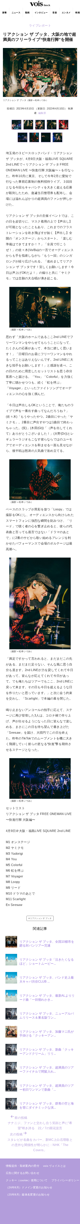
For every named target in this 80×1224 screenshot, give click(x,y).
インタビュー (41, 12)
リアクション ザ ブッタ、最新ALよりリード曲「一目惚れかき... (47, 997)
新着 (4, 12)
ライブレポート (40, 25)
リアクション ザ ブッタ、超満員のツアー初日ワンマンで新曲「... (46, 1087)
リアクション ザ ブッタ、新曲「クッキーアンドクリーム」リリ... (46, 1051)
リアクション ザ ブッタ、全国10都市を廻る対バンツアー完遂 (46, 943)
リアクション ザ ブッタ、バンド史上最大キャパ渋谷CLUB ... (46, 979)
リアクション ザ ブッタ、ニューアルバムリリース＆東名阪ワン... (46, 1015)
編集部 (42, 113)
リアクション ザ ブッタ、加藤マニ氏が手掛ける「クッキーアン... (46, 1033)
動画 (27, 12)
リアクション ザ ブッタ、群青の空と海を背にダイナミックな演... (46, 1105)
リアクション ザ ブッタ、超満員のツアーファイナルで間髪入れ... (46, 1069)
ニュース (16, 12)
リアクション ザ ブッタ (40, 918)
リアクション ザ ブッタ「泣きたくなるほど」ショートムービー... (46, 961)
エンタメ (66, 12)
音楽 (54, 12)
